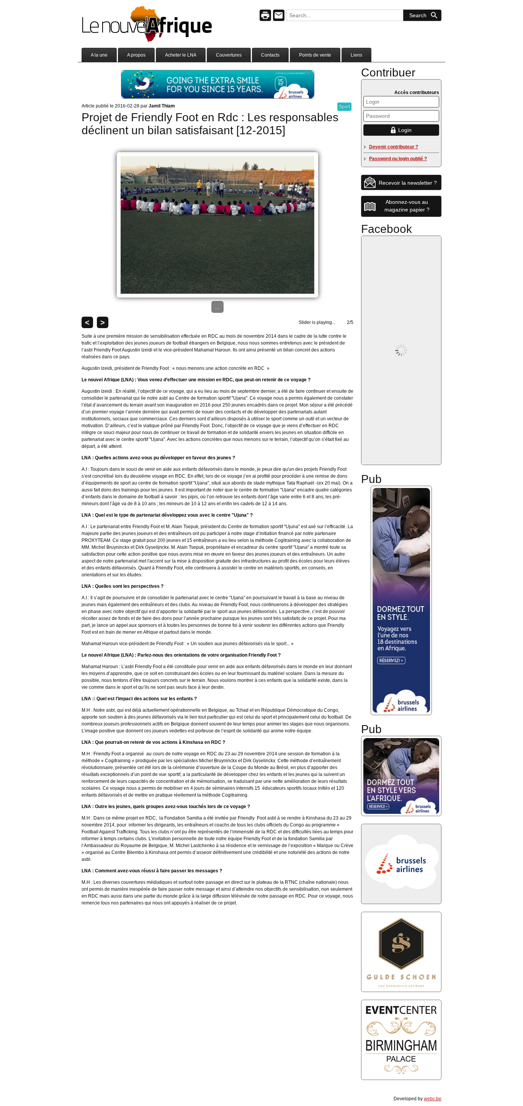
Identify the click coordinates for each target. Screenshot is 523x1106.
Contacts (270, 55)
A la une (99, 55)
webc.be (432, 1098)
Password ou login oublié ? (398, 158)
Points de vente (315, 55)
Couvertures (229, 55)
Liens (356, 55)
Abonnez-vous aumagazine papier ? (407, 206)
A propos (136, 55)
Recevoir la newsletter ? (408, 183)
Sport (344, 106)
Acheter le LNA (180, 55)
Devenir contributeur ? (393, 147)
